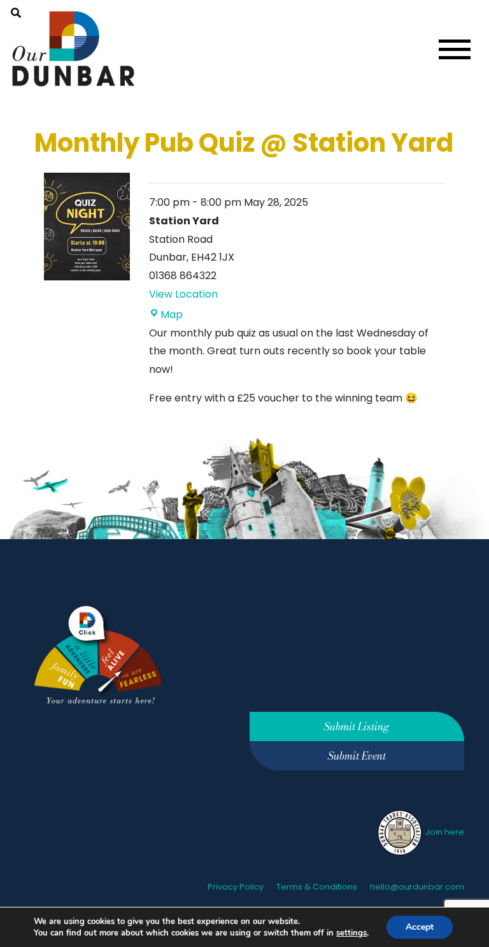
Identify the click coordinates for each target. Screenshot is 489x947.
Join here (443, 832)
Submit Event (357, 755)
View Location (183, 294)
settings (351, 933)
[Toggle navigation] (454, 49)
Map (171, 314)
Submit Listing (356, 726)
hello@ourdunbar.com (417, 886)
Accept (420, 927)
